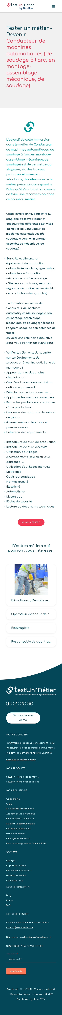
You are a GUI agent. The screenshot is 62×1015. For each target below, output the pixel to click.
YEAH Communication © (40, 989)
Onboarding (13, 799)
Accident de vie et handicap (20, 814)
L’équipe (10, 861)
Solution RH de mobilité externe (22, 782)
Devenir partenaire (16, 875)
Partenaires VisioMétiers (19, 871)
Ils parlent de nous (16, 865)
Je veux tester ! (31, 522)
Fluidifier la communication (20, 824)
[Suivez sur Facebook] (16, 703)
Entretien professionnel (18, 829)
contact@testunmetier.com (19, 927)
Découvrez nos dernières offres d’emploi (28, 937)
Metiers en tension (15, 834)
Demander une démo (23, 717)
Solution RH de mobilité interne (22, 777)
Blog (8, 895)
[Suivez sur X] (23, 703)
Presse (9, 900)
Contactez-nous (14, 880)
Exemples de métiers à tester (21, 760)
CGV (42, 999)
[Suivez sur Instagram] (30, 703)
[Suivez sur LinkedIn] (9, 703)
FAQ (8, 905)
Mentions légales (27, 999)
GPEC (9, 804)
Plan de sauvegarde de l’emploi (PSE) (26, 843)
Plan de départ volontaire (20, 819)
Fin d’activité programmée (20, 809)
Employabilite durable (18, 839)
